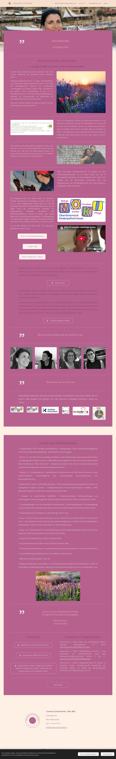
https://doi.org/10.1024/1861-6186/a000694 (75, 659)
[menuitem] (65, 3)
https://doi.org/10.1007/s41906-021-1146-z (75, 647)
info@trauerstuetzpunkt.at (56, 727)
